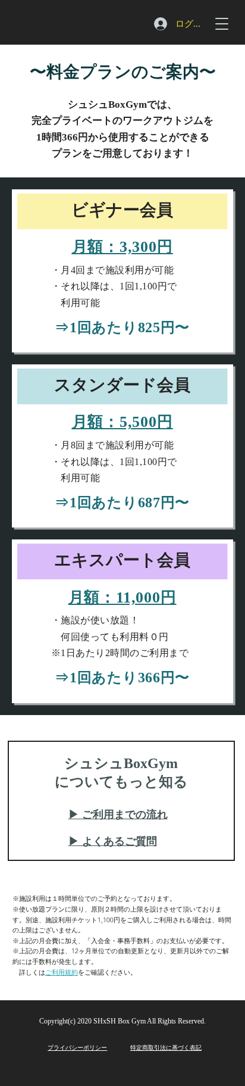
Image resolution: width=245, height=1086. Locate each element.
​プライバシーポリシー (77, 1047)
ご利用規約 (61, 972)
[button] (221, 23)
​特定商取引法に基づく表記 (166, 1047)
